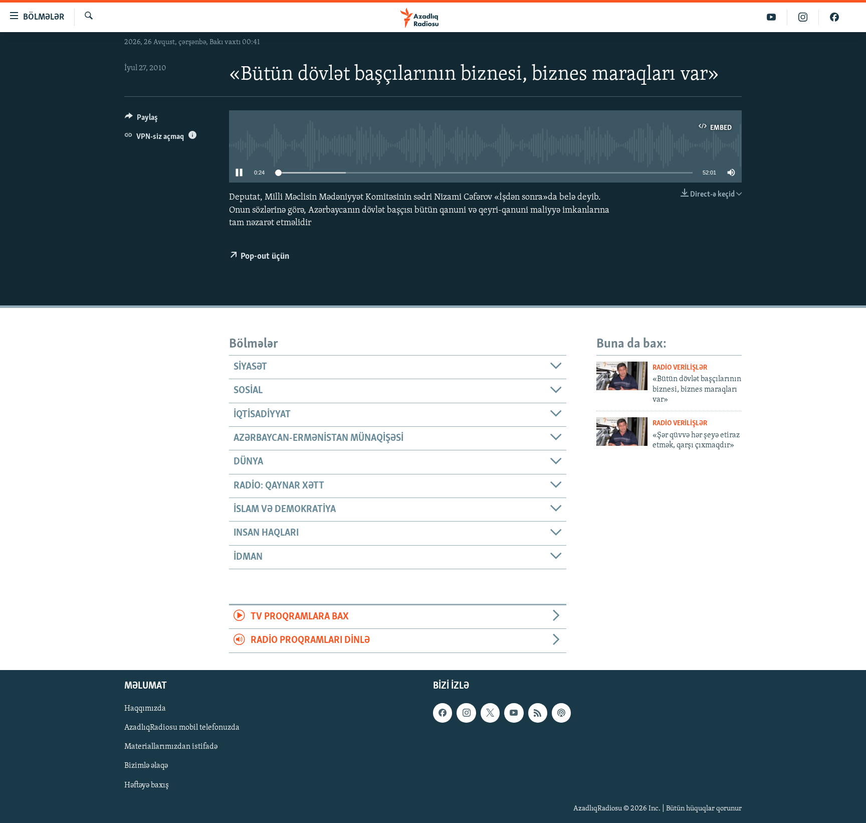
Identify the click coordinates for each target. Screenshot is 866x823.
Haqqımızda (145, 709)
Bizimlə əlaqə (146, 766)
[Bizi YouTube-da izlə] (771, 17)
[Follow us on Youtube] (513, 712)
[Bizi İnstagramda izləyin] (803, 17)
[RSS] (537, 712)
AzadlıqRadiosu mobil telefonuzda (182, 728)
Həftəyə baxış (146, 785)
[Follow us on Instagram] (466, 712)
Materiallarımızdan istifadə (171, 747)
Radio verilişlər (680, 368)
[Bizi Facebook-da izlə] (834, 17)
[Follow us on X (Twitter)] (490, 712)
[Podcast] (561, 712)
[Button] (141, 119)
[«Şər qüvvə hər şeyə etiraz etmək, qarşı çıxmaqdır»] (621, 431)
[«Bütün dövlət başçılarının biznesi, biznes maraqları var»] (621, 376)
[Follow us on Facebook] (442, 712)
